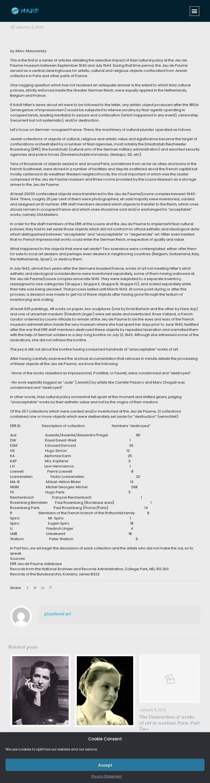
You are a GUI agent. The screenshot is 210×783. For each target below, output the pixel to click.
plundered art (57, 613)
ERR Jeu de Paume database (36, 563)
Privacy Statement (106, 776)
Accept (105, 765)
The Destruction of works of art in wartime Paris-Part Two (169, 723)
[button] (194, 11)
